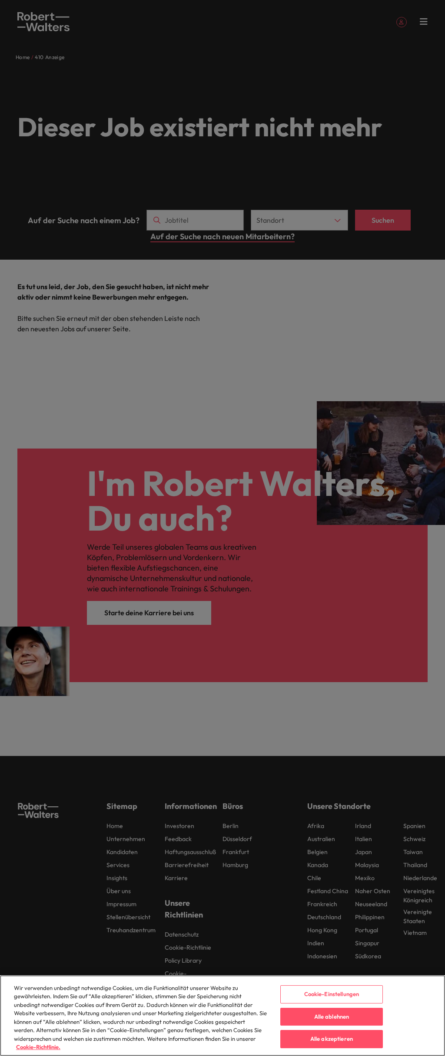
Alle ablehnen (331, 1016)
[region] (222, 1015)
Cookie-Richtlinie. (38, 1046)
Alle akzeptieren (331, 1038)
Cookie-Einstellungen (331, 993)
